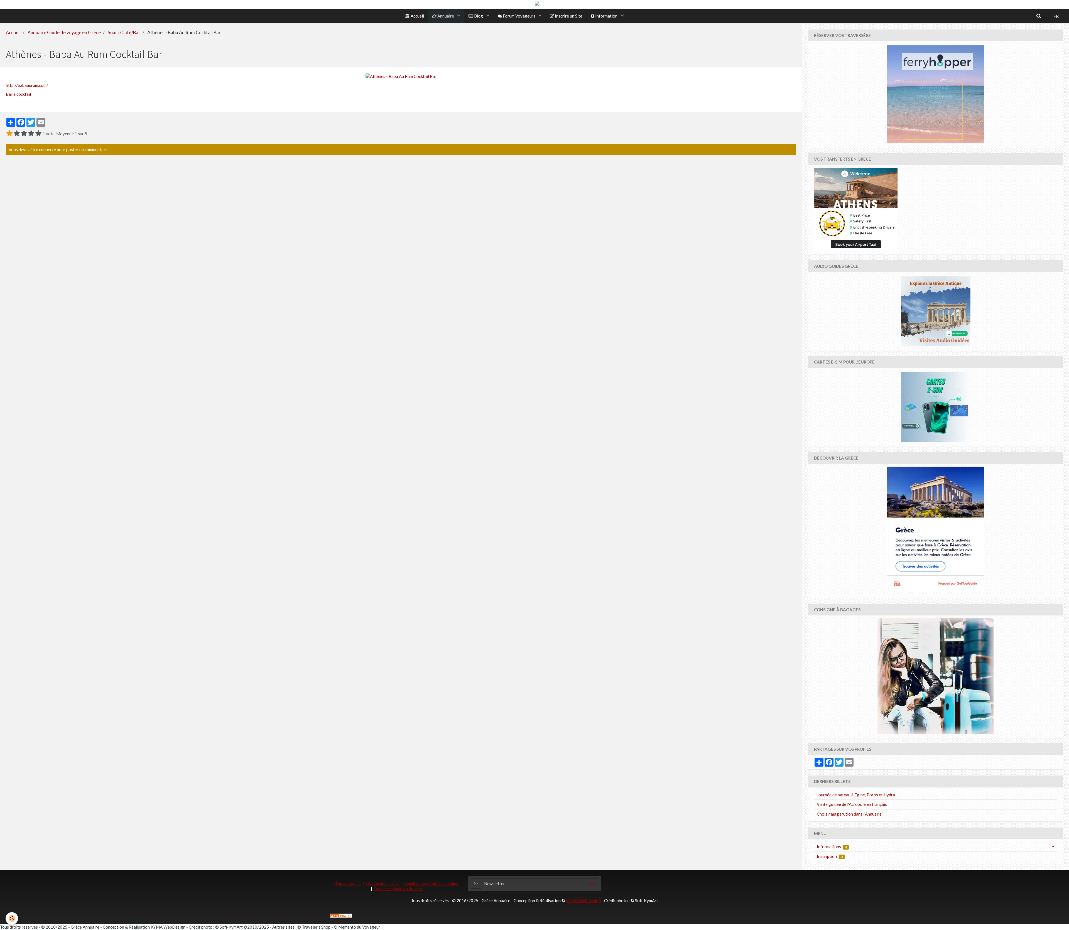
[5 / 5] (38, 133)
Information (606, 15)
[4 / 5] (31, 133)
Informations (832, 846)
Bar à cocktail (18, 94)
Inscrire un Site (568, 15)
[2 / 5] (17, 133)
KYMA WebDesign (583, 900)
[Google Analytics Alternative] (341, 915)
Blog (478, 15)
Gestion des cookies (382, 883)
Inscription (830, 856)
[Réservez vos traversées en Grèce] (935, 94)
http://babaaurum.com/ (27, 85)
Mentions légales (347, 883)
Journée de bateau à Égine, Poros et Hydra (856, 794)
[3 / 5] (24, 133)
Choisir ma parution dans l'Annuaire (849, 813)
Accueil (417, 15)
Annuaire (446, 15)
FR (1056, 16)
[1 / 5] (9, 133)
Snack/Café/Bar (124, 32)
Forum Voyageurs (519, 15)
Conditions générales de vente (398, 889)
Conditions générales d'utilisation (431, 883)
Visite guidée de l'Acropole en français (852, 804)
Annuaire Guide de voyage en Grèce (64, 32)
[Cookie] (12, 918)
